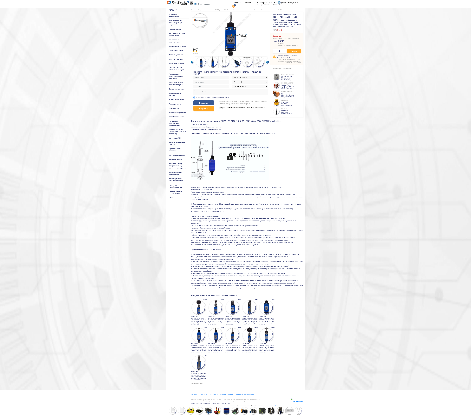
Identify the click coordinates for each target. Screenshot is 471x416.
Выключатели (174, 108)
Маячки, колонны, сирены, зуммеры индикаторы (176, 23)
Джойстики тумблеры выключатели (177, 34)
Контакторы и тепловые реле (175, 41)
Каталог (173, 10)
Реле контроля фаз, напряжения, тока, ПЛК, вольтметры (177, 132)
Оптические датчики (176, 50)
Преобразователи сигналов (175, 150)
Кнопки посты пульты (177, 100)
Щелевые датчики (176, 59)
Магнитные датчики (176, 63)
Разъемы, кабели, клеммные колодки (176, 69)
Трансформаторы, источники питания (176, 180)
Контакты (248, 3)
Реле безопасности (176, 117)
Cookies (234, 405)
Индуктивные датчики (177, 46)
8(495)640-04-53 (266, 3)
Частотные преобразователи (175, 186)
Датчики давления (176, 55)
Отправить (203, 109)
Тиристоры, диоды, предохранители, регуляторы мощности (177, 166)
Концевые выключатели (174, 15)
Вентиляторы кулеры (177, 155)
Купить (294, 51)
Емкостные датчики (176, 89)
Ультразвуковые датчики (175, 94)
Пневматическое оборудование (175, 192)
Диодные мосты (175, 159)
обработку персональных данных (218, 97)
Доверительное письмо (244, 394)
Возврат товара (226, 394)
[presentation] (192, 62)
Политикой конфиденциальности (275, 405)
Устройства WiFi (175, 138)
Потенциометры (175, 104)
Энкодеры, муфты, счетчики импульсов (176, 84)
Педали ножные (175, 29)
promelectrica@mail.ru (289, 3)
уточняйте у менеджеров (294, 62)
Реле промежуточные (177, 112)
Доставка (237, 3)
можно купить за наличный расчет (283, 45)
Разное (171, 198)
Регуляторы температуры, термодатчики (174, 123)
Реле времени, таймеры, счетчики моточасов (176, 76)
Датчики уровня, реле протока (177, 143)
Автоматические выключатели (175, 173)
